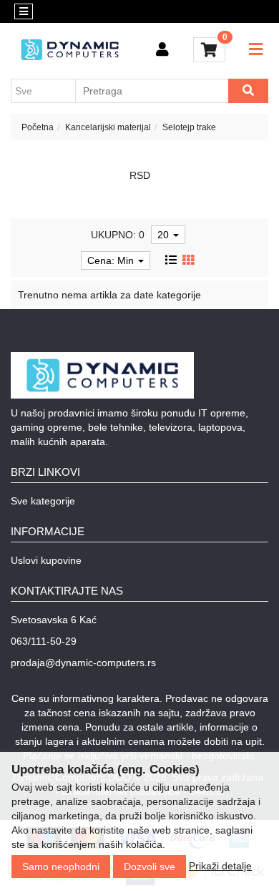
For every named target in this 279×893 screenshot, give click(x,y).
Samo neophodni (60, 866)
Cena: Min (112, 260)
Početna (37, 127)
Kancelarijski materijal (108, 127)
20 (164, 234)
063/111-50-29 (44, 641)
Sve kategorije (43, 501)
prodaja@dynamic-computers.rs (83, 662)
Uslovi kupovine (46, 560)
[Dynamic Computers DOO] (70, 50)
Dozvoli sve (149, 866)
